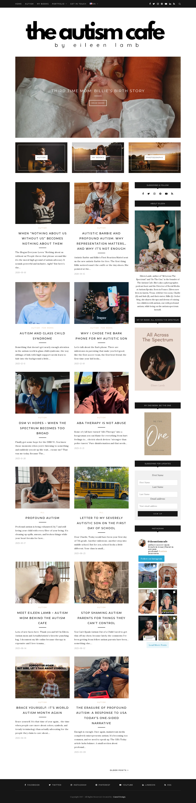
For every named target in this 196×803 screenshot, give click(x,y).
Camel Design (119, 797)
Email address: (157, 498)
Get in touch (78, 4)
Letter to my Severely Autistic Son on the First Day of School (101, 523)
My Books (43, 4)
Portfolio (58, 4)
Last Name (157, 487)
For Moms (48, 328)
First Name (157, 475)
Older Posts (118, 770)
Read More (98, 103)
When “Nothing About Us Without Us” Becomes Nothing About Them (42, 238)
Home (18, 4)
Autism (29, 4)
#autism (162, 551)
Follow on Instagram (151, 558)
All (43, 512)
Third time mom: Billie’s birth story (98, 91)
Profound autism (42, 518)
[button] (147, 575)
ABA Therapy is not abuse (101, 423)
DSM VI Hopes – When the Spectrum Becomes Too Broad (42, 428)
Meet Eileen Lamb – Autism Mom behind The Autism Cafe (42, 618)
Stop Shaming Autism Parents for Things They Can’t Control (101, 618)
